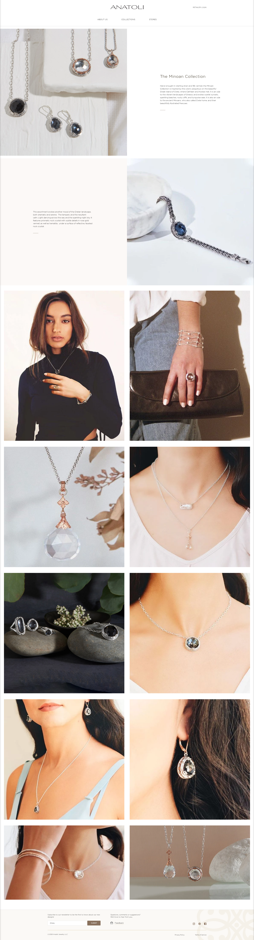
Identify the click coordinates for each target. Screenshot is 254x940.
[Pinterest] (199, 924)
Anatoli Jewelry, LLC (60, 934)
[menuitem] (102, 19)
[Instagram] (194, 924)
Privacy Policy (179, 935)
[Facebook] (205, 924)
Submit (94, 923)
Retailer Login (199, 7)
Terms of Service (200, 935)
